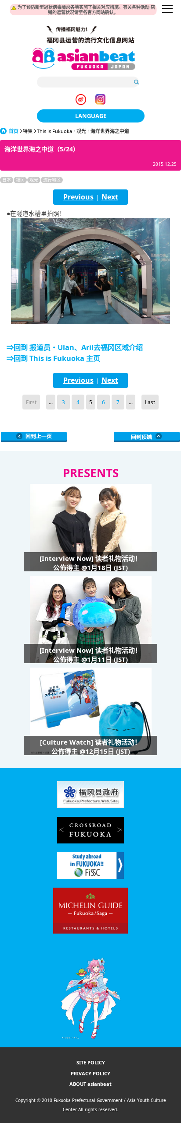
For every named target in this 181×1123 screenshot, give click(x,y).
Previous (78, 197)
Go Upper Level (34, 437)
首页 (13, 131)
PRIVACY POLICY (90, 1073)
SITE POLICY (90, 1062)
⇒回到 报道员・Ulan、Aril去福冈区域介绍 (75, 347)
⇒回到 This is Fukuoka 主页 (53, 358)
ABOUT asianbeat (90, 1084)
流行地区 (52, 180)
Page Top (147, 437)
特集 (28, 131)
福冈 (20, 180)
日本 (6, 180)
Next (109, 197)
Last (150, 402)
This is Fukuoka (54, 131)
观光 (81, 131)
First (31, 402)
